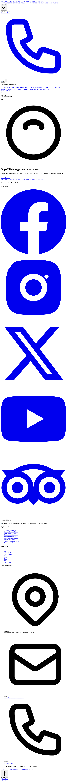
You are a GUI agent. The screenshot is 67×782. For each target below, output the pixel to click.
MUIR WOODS (25, 3)
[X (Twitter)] (33, 385)
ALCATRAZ (16, 3)
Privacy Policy (24, 769)
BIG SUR (30, 89)
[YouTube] (33, 451)
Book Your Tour (5, 13)
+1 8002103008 (8, 763)
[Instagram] (33, 319)
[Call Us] (33, 78)
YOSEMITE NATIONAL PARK (39, 3)
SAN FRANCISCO (6, 3)
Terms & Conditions (14, 769)
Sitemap (30, 769)
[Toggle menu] (6, 80)
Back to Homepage (6, 178)
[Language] (3, 82)
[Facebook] (33, 254)
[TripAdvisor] (33, 516)
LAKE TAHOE (53, 3)
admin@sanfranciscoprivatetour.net (14, 698)
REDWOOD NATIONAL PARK (17, 89)
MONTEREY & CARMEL (41, 89)
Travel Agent (4, 769)
